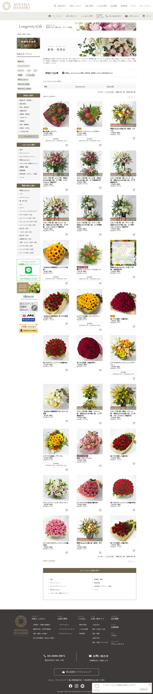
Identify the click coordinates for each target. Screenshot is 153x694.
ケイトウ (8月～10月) (26, 253)
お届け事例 (89, 6)
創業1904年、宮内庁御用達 (42, 629)
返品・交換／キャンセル (100, 642)
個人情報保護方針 (75, 680)
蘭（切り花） (24, 201)
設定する (144, 689)
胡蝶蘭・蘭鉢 (24, 167)
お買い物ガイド (71, 16)
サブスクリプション (65, 633)
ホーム (51, 680)
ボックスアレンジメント (27, 156)
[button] (134, 97)
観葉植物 (22, 170)
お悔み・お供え (25, 128)
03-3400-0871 (54, 655)
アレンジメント (25, 153)
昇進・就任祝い (25, 107)
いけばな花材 (30, 75)
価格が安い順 (120, 92)
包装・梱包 (95, 633)
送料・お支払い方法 (98, 629)
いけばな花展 (83, 629)
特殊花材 (82, 633)
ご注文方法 (95, 625)
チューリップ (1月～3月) (28, 218)
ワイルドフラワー (23, 66)
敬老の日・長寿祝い (26, 100)
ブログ (133, 6)
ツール (22, 177)
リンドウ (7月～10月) (26, 249)
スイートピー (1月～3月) (28, 225)
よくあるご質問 (87, 16)
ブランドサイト (145, 6)
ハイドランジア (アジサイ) (28, 211)
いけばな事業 (102, 6)
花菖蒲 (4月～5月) (25, 239)
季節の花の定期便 (23, 84)
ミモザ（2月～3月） (26, 232)
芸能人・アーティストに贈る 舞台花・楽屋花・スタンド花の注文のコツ (89, 73)
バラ (28, 70)
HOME (19, 34)
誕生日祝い (23, 104)
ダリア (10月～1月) (26, 215)
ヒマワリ (21, 70)
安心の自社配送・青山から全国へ (44, 638)
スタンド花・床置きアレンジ (29, 163)
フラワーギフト (64, 625)
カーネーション (25, 197)
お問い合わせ (132, 16)
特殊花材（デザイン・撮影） (29, 174)
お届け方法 (95, 638)
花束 (21, 149)
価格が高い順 (131, 92)
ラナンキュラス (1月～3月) (28, 221)
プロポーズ (23, 117)
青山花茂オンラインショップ (76, 672)
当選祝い (22, 121)
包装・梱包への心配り (40, 633)
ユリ (35, 70)
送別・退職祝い (25, 124)
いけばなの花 (24, 131)
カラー (22, 208)
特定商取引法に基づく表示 (95, 680)
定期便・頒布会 (25, 114)
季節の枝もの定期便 (24, 89)
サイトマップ (61, 680)
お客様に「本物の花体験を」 (42, 625)
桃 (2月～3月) (24, 235)
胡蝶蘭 (20, 75)
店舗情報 (124, 6)
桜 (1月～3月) (24, 228)
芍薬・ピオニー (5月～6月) (28, 242)
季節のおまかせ (23, 79)
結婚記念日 (23, 111)
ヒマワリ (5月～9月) (26, 246)
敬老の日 (21, 61)
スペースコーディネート (67, 629)
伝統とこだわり (75, 6)
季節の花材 (82, 625)
